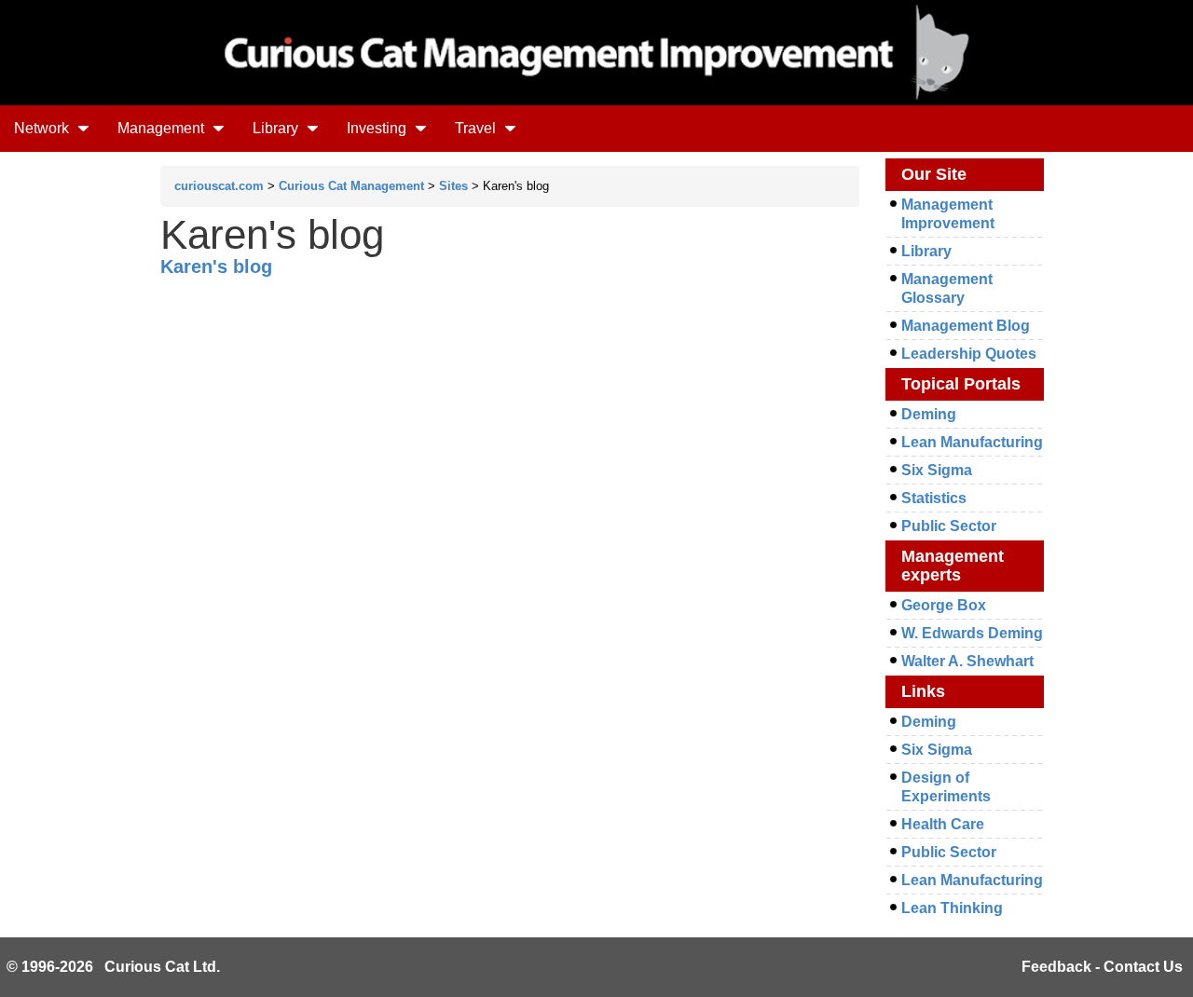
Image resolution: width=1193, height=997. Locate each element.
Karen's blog (216, 266)
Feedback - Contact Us (1102, 967)
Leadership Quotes (968, 354)
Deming (928, 414)
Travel (477, 128)
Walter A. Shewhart (967, 661)
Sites (453, 186)
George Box (943, 605)
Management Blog (965, 326)
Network (43, 128)
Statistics (934, 498)
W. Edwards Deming (972, 633)
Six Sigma (936, 470)
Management (162, 128)
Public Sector (948, 526)
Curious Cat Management (351, 186)
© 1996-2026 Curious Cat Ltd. (113, 967)
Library (277, 128)
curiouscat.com (219, 186)
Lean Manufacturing (972, 442)
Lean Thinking (952, 908)
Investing (378, 128)
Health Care (942, 824)
